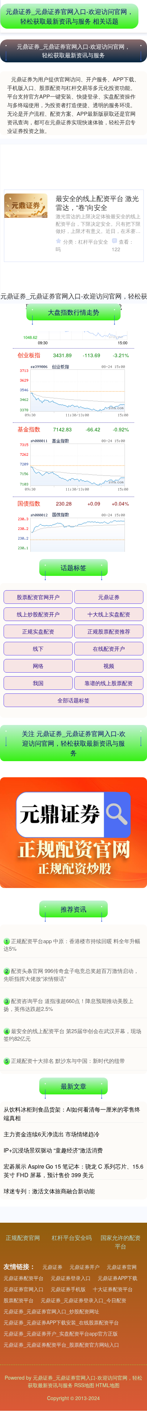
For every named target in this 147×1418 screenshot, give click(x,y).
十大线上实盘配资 (108, 614)
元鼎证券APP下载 (117, 1277)
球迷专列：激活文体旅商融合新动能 (49, 1191)
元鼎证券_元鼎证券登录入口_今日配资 (83, 1300)
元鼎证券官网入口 (24, 1289)
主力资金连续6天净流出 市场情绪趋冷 (52, 1134)
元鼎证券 (109, 597)
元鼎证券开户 (85, 1266)
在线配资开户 (109, 648)
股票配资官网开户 (38, 597)
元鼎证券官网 (122, 1266)
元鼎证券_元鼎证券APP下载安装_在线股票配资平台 (61, 1322)
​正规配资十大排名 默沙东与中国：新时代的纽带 (68, 1060)
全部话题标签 (73, 700)
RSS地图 (84, 1385)
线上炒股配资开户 (38, 614)
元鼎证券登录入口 (71, 1277)
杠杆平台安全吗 (72, 1237)
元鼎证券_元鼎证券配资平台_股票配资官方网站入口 (61, 1344)
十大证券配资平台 (113, 1289)
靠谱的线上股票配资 (109, 683)
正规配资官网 (23, 1237)
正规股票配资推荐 (108, 631)
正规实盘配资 (38, 631)
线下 (38, 648)
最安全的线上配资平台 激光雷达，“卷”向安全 (97, 202)
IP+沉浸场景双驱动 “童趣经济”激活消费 (53, 1150)
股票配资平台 (19, 1300)
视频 (108, 665)
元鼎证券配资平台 (24, 1277)
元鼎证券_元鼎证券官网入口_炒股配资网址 (51, 1311)
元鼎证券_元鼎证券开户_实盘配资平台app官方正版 (61, 1333)
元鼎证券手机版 (68, 1289)
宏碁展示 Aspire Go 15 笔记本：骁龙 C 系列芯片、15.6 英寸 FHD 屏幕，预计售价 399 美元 (73, 1170)
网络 (38, 665)
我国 (38, 683)
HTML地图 (108, 1385)
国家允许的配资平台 (121, 1241)
